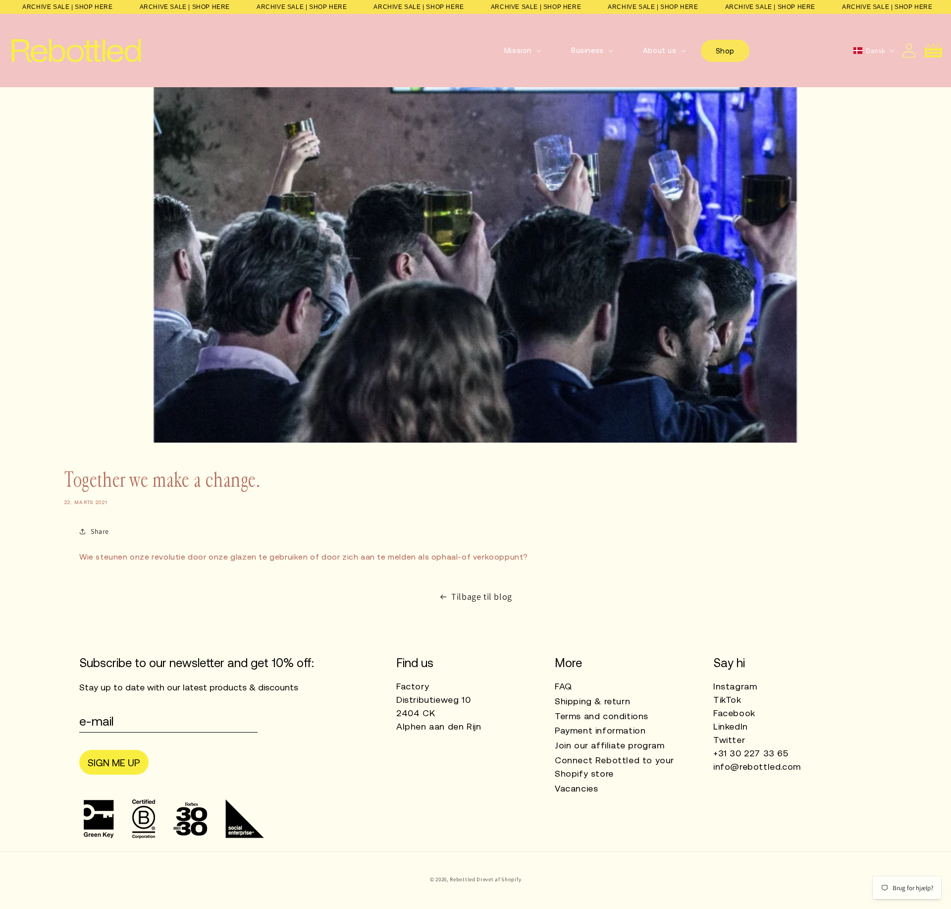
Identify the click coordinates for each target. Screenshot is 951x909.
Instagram (735, 686)
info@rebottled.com (757, 766)
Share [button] (100, 531)
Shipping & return (592, 701)
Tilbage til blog (481, 596)
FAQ (564, 686)
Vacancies (576, 788)
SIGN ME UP (114, 762)
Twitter (729, 740)
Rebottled (462, 879)
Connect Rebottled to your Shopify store (614, 767)
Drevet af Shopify (498, 879)
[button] (522, 51)
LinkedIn (730, 726)
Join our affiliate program (610, 745)
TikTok (727, 699)
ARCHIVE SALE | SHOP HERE (67, 6)
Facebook (734, 713)
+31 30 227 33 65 (751, 753)
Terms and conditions (601, 716)
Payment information (600, 730)
